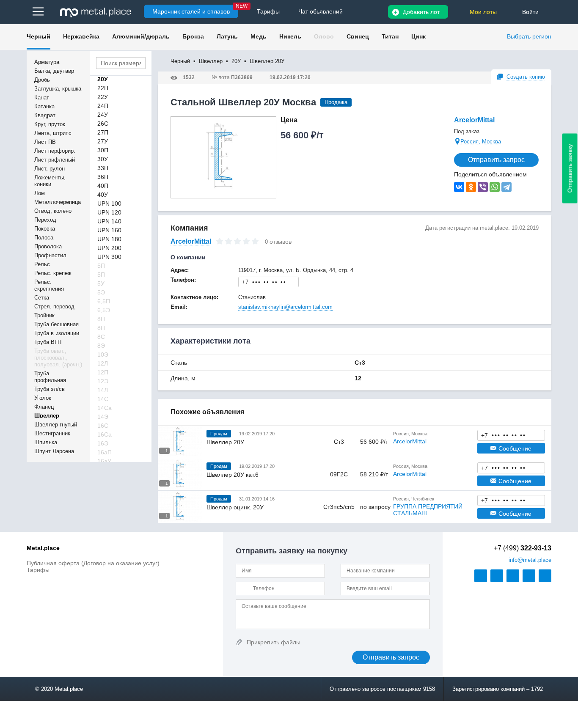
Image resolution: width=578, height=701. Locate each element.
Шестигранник (52, 433)
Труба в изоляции (56, 333)
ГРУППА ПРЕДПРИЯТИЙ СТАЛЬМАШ (427, 510)
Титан (390, 36)
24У (102, 114)
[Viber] (483, 187)
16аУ (104, 461)
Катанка (44, 106)
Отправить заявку (570, 168)
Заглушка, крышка (57, 88)
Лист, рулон (49, 168)
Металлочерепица (57, 202)
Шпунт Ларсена (54, 451)
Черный (38, 36)
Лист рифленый (54, 160)
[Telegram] (506, 187)
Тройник (44, 315)
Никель (290, 36)
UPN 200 (109, 248)
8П (101, 319)
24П (102, 105)
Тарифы (38, 569)
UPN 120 (109, 212)
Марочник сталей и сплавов (191, 11)
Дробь (42, 80)
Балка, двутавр (54, 71)
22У (102, 96)
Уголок (42, 398)
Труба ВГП (47, 342)
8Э (101, 345)
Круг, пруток (49, 124)
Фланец (44, 407)
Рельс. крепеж (53, 273)
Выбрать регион (529, 36)
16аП (104, 452)
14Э (102, 416)
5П (101, 265)
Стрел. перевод (54, 306)
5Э (101, 292)
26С (102, 123)
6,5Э (103, 310)
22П (102, 88)
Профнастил (50, 255)
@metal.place (530, 560)
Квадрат (44, 115)
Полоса (43, 237)
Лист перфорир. (54, 151)
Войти (530, 11)
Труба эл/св (49, 389)
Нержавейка (81, 36)
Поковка (44, 228)
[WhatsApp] (495, 187)
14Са (104, 407)
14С (102, 399)
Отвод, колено (53, 211)
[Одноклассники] (471, 187)
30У (102, 159)
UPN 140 (109, 221)
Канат (41, 97)
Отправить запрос (496, 159)
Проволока (48, 246)
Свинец (358, 36)
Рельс (42, 264)
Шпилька (45, 442)
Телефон (268, 281)
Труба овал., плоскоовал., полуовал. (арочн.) (58, 358)
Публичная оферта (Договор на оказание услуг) (93, 563)
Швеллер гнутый (55, 424)
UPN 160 (109, 230)
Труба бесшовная (56, 324)
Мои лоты (483, 11)
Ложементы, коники (50, 180)
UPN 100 (109, 203)
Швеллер (46, 415)
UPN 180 (109, 239)
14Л (102, 390)
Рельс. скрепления (49, 285)
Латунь (227, 36)
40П (102, 185)
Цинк (418, 36)
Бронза (193, 36)
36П (102, 176)
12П (102, 372)
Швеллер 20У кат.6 (232, 474)
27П (102, 132)
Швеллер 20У (225, 442)
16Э (102, 443)
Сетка (41, 297)
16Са (104, 434)
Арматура (46, 62)
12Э (102, 381)
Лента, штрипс (53, 133)
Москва (491, 141)
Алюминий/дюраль (141, 36)
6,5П (103, 301)
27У (102, 141)
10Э (102, 354)
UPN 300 (109, 256)
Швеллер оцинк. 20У (235, 507)
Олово (324, 36)
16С (102, 425)
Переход (45, 220)
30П (102, 150)
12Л (102, 363)
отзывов (281, 241)
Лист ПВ (45, 142)
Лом (39, 193)
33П (102, 168)
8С (101, 336)
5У (101, 283)
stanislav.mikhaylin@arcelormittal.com (285, 307)
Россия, (470, 141)
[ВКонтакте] (459, 187)
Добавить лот (421, 11)
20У (102, 79)
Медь (258, 36)
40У (102, 194)
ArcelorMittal (474, 120)
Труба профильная (50, 376)
